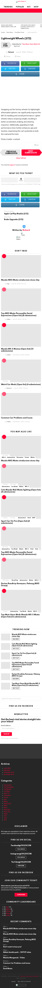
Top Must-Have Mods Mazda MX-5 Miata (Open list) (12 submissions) (20, 616)
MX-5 (4, 457)
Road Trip (15, 580)
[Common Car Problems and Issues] (21, 404)
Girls (5, 799)
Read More (16, 639)
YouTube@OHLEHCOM (21, 862)
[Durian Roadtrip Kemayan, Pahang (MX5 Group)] (21, 570)
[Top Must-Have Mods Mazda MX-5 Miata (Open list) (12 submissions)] (21, 601)
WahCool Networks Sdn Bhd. (29, 976)
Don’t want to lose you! (12, 947)
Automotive (11, 457)
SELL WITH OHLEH (24, 981)
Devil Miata (7, 969)
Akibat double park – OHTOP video (17, 952)
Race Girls (7, 809)
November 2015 (9, 774)
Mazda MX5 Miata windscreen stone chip (20, 280)
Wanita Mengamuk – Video (14, 958)
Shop (36, 7)
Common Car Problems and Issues (17, 418)
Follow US (21, 849)
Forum (27, 457)
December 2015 (9, 772)
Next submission (31, 152)
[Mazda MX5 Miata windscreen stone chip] (10, 18)
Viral (29, 517)
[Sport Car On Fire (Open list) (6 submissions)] (21, 507)
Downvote (32, 180)
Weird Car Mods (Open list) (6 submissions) (21, 384)
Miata (33, 457)
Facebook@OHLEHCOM (21, 845)
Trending (8, 7)
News (5, 807)
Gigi (7, 907)
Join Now (21, 894)
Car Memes (7, 789)
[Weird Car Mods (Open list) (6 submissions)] (21, 371)
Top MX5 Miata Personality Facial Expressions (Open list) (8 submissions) (18, 314)
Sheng (8, 913)
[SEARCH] (33, 10)
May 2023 (7, 770)
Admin (8, 909)
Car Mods (14, 486)
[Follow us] (30, 10)
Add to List (16, 648)
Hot (29, 7)
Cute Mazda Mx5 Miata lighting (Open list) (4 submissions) (28, 27)
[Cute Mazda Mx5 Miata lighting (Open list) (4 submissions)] (29, 18)
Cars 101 (7, 793)
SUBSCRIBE (21, 865)
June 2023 (7, 768)
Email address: (6, 725)
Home (13, 981)
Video (6, 814)
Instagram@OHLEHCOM (21, 854)
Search (39, 699)
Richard (8, 911)
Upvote (9, 180)
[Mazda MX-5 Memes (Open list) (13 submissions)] (21, 335)
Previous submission (11, 152)
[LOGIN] (40, 11)
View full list (21, 158)
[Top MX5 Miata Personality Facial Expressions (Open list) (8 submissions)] (21, 299)
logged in (12, 165)
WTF (33, 517)
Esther (8, 915)
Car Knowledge (9, 787)
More (36, 145)
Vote (36, 549)
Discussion (20, 457)
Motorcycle (7, 803)
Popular (20, 7)
